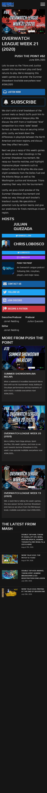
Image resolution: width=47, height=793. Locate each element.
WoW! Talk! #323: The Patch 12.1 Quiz (30, 556)
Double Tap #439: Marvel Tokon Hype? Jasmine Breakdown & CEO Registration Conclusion (33, 574)
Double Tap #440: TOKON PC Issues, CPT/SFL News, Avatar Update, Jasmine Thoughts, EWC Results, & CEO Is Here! (33, 539)
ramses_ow (24, 235)
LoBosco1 (24, 257)
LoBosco (25, 252)
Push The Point (24, 263)
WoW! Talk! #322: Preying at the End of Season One (33, 590)
